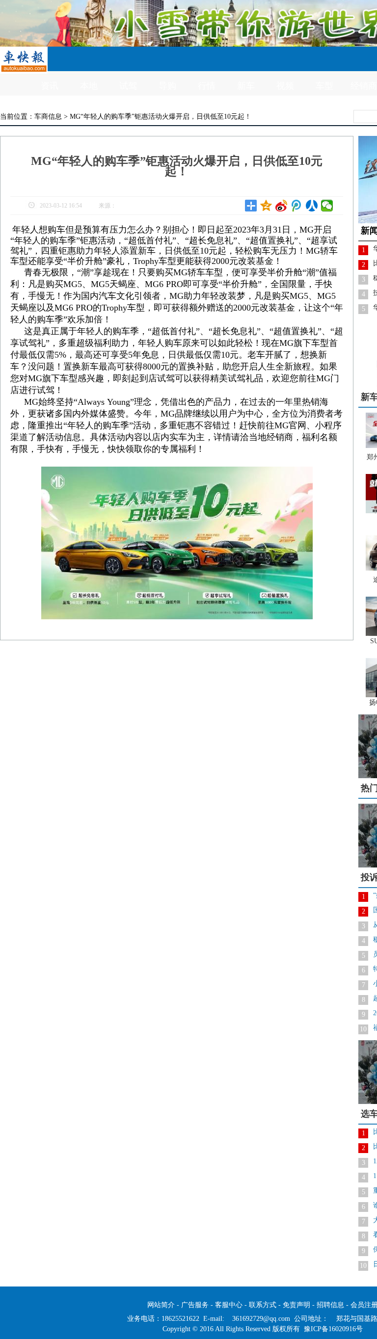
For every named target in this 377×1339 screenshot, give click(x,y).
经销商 (363, 86)
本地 (89, 86)
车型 (324, 86)
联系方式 (262, 1305)
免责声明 (296, 1305)
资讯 (49, 86)
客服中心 (228, 1305)
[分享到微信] (327, 205)
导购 (167, 86)
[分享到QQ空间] (266, 205)
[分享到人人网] (312, 205)
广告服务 (195, 1305)
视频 (285, 86)
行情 (206, 86)
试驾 (128, 86)
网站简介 (161, 1305)
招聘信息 (330, 1305)
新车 (246, 86)
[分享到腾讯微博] (297, 205)
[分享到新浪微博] (281, 205)
